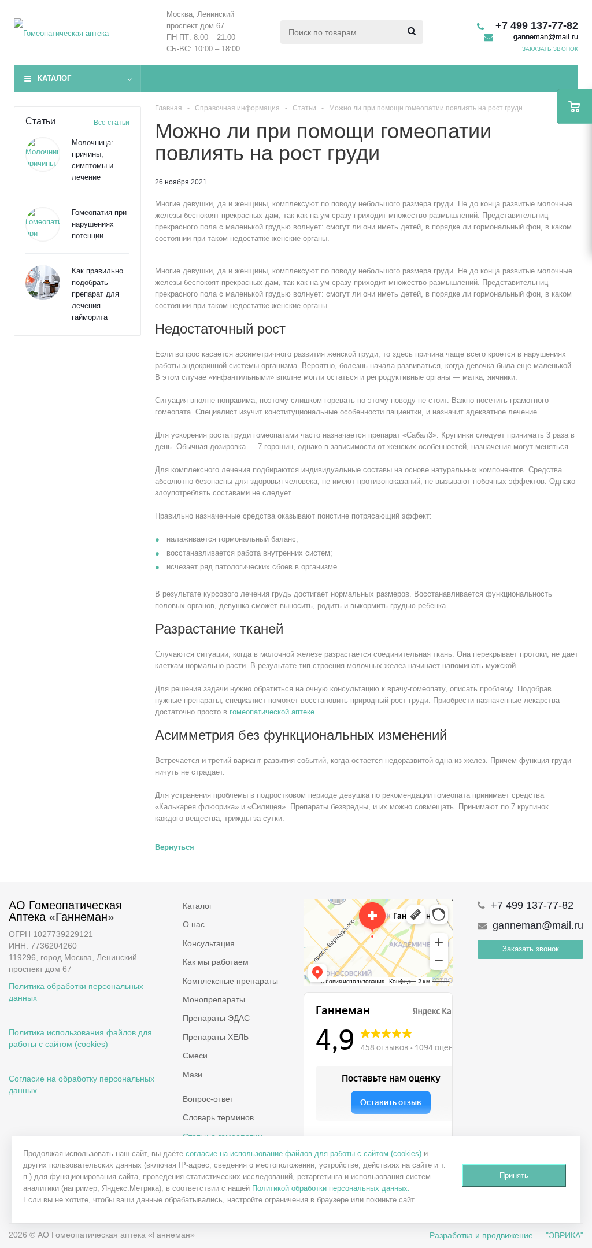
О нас (194, 924)
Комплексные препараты (230, 981)
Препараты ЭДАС (216, 1018)
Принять (514, 1175)
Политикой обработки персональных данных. (331, 1188)
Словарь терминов (218, 1117)
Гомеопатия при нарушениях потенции (99, 224)
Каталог (54, 78)
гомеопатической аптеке (272, 712)
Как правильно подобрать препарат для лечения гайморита (97, 293)
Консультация (209, 943)
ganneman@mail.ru (545, 36)
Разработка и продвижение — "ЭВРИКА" (506, 1235)
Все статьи (112, 122)
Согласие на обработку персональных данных (81, 1084)
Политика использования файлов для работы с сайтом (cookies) (80, 1038)
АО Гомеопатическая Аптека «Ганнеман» (65, 911)
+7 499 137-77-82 (536, 25)
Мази (192, 1074)
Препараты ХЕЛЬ (216, 1037)
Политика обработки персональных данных (76, 992)
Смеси (195, 1055)
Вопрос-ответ (208, 1098)
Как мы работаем (216, 961)
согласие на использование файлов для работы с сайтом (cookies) (303, 1153)
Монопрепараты (214, 999)
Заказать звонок (530, 949)
